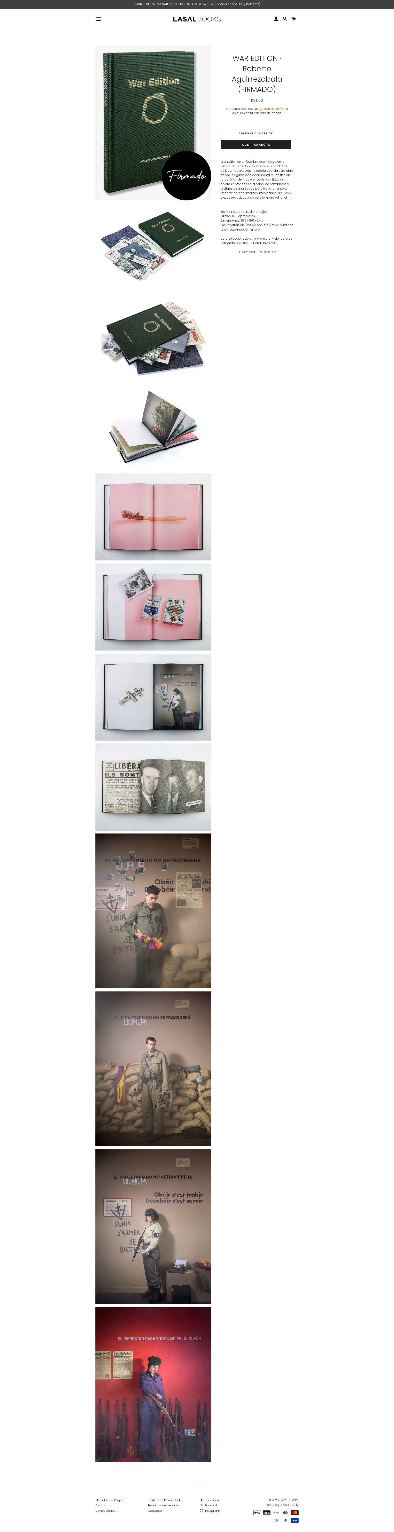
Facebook (211, 1500)
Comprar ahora (256, 145)
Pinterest (210, 1505)
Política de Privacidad (164, 1500)
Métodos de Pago (108, 1500)
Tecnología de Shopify (282, 1505)
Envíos (100, 1505)
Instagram (212, 1511)
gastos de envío (271, 109)
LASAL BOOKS (289, 1500)
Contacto (155, 1511)
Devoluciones (105, 1511)
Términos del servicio (163, 1505)
